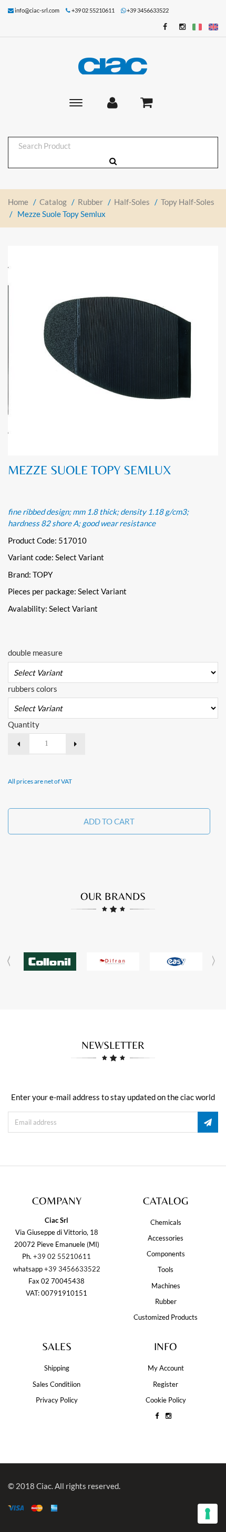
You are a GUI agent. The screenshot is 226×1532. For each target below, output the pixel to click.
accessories (165, 1238)
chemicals (165, 1222)
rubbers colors (32, 688)
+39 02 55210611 (62, 1256)
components (166, 1253)
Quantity (23, 724)
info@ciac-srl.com (37, 10)
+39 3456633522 (148, 10)
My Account (166, 1368)
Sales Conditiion (56, 1384)
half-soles (132, 202)
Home (18, 202)
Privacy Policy (57, 1400)
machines (165, 1285)
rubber (90, 202)
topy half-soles (187, 202)
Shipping (56, 1368)
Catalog (53, 202)
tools (165, 1269)
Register (165, 1384)
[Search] (113, 161)
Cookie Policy (166, 1400)
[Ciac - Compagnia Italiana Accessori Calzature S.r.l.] (113, 66)
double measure (35, 652)
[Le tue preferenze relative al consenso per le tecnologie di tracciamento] (208, 1514)
